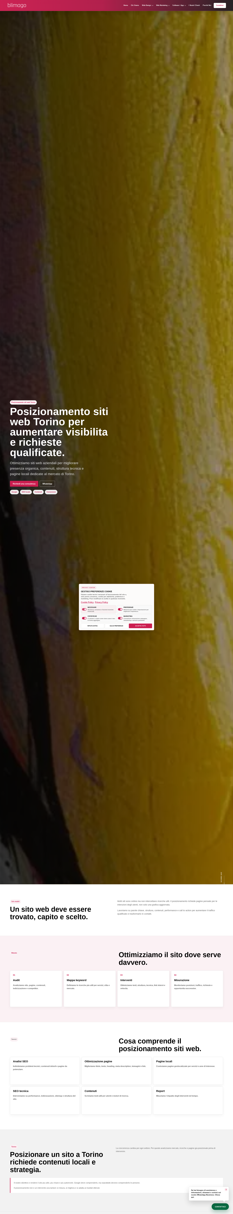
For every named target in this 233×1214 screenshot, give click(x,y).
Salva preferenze (116, 626)
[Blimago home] (17, 5)
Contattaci (220, 5)
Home (126, 5)
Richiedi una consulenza (24, 484)
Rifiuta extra (92, 626)
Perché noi (207, 5)
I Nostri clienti (194, 5)
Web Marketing (162, 5)
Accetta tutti (140, 626)
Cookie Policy (87, 602)
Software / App (178, 5)
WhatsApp (47, 484)
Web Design (146, 5)
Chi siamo (135, 5)
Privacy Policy (101, 602)
